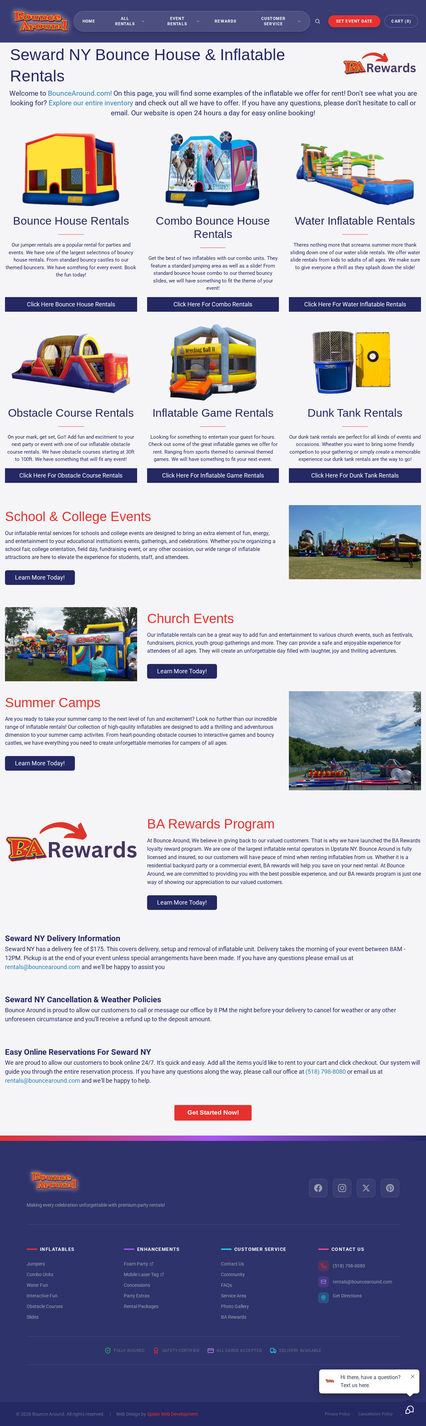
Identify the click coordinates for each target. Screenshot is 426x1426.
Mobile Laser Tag (141, 1274)
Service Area (233, 1295)
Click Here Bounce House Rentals (71, 304)
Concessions (137, 1285)
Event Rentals (177, 21)
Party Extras (136, 1295)
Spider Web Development (172, 1414)
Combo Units (40, 1274)
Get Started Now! (213, 1112)
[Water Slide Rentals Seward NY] (355, 169)
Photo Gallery (235, 1306)
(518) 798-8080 (349, 1265)
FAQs (226, 1285)
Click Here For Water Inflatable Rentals (355, 304)
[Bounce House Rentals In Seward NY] (71, 169)
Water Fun (37, 1285)
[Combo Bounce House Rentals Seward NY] (213, 169)
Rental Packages (141, 1306)
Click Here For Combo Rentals (212, 304)
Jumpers (36, 1263)
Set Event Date (354, 21)
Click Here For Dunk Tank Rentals (355, 475)
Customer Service (273, 21)
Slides (33, 1317)
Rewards (225, 21)
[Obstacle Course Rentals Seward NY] (71, 361)
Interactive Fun (42, 1295)
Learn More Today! (40, 577)
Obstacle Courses (45, 1306)
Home (89, 21)
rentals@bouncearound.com (362, 1281)
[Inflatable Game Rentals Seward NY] (213, 361)
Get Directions (347, 1295)
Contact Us (232, 1263)
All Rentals (125, 21)
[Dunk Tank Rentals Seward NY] (355, 361)
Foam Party (136, 1263)
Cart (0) (401, 21)
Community (233, 1274)
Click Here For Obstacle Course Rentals (70, 475)
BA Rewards (233, 1317)
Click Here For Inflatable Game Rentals (213, 475)
